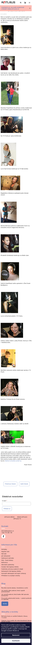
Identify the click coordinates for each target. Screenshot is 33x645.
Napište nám (5, 551)
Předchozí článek (10, 484)
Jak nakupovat (5, 556)
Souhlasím (16, 641)
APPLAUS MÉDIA (9, 517)
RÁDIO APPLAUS (22, 517)
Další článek (24, 484)
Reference (4, 562)
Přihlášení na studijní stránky (10, 575)
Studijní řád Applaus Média (9, 567)
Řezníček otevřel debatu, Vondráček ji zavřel (14, 588)
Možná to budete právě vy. (13, 461)
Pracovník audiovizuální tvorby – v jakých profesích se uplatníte (16, 599)
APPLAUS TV (17, 519)
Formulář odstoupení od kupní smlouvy (13, 573)
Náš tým (4, 554)
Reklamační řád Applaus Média (11, 571)
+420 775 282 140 (6, 532)
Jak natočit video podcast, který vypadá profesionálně (13, 591)
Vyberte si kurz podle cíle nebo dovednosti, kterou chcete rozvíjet (16, 621)
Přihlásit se (7, 508)
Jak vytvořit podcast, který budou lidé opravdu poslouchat (15, 595)
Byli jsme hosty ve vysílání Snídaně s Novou (14, 616)
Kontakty (4, 549)
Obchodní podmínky (7, 564)
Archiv (5, 603)
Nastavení (15, 635)
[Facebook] (3, 536)
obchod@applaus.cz (7, 531)
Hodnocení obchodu (7, 558)
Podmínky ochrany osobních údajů (12, 569)
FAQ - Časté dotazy (7, 560)
